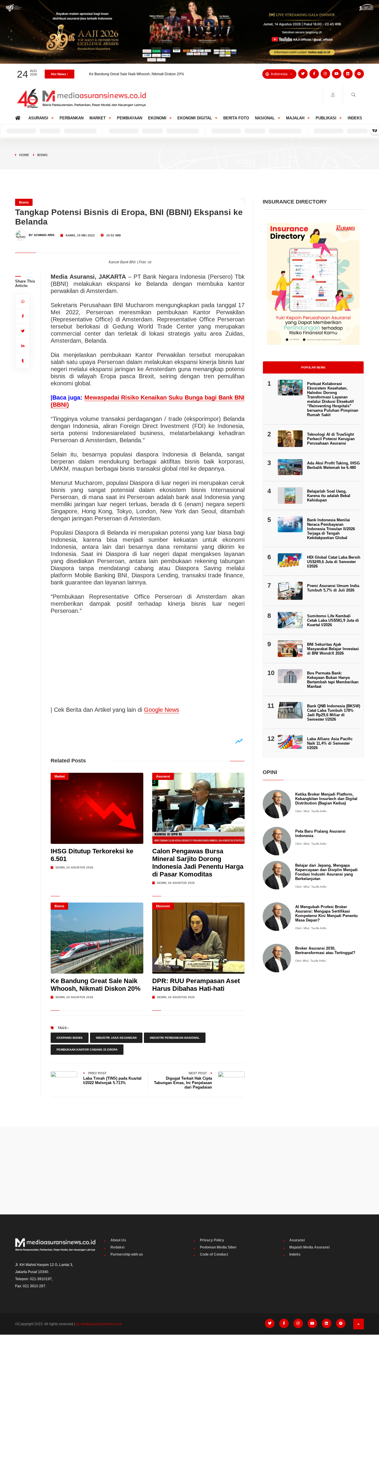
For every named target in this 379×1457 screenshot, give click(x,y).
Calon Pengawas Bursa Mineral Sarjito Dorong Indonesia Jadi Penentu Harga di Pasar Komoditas (197, 862)
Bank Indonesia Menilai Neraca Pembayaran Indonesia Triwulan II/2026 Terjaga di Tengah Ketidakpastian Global (331, 529)
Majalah (295, 118)
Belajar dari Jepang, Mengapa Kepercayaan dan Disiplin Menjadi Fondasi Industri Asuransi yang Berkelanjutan (326, 872)
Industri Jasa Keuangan (116, 1037)
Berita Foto (236, 118)
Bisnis (42, 155)
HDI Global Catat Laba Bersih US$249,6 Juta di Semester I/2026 (333, 561)
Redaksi (117, 1247)
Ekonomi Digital (194, 118)
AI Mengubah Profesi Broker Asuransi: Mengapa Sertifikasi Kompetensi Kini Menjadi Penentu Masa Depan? (326, 913)
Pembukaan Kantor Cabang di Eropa (87, 1049)
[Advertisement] (189, 1170)
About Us (118, 1240)
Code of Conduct (214, 1254)
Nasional (265, 118)
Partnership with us (126, 1254)
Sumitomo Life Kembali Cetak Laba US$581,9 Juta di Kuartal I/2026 (333, 620)
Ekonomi (157, 118)
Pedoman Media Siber (218, 1247)
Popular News (313, 367)
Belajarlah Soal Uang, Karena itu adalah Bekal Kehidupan (328, 495)
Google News (161, 709)
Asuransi (38, 118)
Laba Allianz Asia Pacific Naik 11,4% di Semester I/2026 (330, 743)
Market (97, 118)
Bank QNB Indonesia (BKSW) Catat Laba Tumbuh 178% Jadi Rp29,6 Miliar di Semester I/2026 (333, 713)
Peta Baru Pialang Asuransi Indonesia (320, 833)
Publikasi (326, 118)
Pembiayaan (129, 118)
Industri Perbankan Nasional (175, 1037)
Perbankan (71, 118)
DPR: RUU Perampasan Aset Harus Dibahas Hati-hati (132, 74)
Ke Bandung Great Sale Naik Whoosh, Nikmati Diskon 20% (96, 984)
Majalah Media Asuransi (309, 1247)
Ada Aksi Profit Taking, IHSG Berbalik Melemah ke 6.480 (333, 465)
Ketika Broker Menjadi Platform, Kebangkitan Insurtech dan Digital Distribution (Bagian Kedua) (326, 798)
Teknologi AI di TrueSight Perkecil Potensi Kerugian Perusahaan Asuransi (331, 438)
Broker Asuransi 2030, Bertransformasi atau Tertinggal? (325, 950)
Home (19, 116)
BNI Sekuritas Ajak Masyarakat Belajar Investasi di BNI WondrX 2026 (333, 648)
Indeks (355, 118)
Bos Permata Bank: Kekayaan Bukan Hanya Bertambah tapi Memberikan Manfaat (333, 680)
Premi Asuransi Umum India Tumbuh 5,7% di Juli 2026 (333, 588)
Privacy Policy (212, 1240)
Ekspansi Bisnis (70, 1037)
